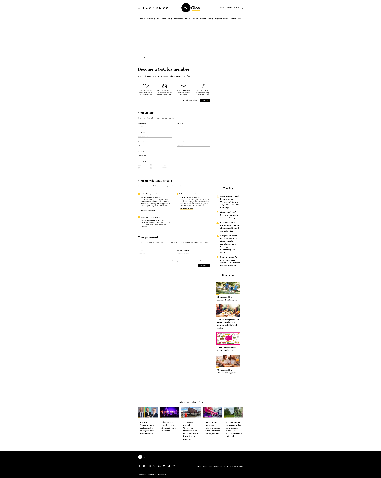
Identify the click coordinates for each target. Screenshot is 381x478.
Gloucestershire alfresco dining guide (226, 371)
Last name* (180, 124)
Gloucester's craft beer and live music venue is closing (229, 215)
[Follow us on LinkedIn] (157, 8)
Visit (239, 18)
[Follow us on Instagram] (150, 8)
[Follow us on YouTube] (160, 8)
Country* (141, 142)
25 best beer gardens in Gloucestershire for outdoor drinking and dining (228, 323)
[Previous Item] (199, 402)
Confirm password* (183, 250)
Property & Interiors (221, 18)
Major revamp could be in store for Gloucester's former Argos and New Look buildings (229, 202)
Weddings (233, 18)
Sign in (236, 8)
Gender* (141, 152)
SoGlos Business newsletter (189, 194)
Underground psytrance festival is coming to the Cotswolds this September (212, 427)
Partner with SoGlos (215, 466)
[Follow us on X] (153, 8)
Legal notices (162, 474)
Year (164, 165)
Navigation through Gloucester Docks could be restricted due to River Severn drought (190, 430)
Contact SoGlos (201, 466)
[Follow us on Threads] (147, 8)
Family (170, 18)
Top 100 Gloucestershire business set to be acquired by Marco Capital (147, 427)
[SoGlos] (190, 7)
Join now (203, 265)
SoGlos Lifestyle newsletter (150, 194)
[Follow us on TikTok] (164, 8)
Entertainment (178, 18)
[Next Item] (202, 402)
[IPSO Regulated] (145, 457)
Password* (141, 250)
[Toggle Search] (242, 8)
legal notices (194, 261)
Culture (187, 18)
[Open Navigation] (139, 8)
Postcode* (180, 142)
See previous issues (148, 210)
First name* (142, 124)
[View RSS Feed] (167, 8)
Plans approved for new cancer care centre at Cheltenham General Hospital (230, 261)
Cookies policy (142, 474)
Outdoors (195, 18)
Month (152, 165)
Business (142, 18)
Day (139, 165)
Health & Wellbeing (206, 18)
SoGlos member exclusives (150, 217)
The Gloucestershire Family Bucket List (226, 348)
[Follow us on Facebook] (143, 8)
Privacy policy (152, 474)
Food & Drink (161, 18)
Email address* (143, 133)
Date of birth (142, 162)
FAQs (226, 466)
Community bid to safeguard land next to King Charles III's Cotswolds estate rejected (234, 429)
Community (151, 18)
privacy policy (205, 261)
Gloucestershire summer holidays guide (227, 298)
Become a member (226, 8)
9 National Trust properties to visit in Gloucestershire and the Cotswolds (229, 226)
